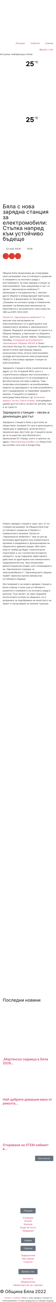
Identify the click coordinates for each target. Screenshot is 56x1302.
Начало (7, 1298)
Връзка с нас (46, 49)
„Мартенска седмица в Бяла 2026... (25, 1061)
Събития (35, 43)
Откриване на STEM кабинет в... (26, 1147)
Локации (20, 43)
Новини (49, 43)
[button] (6, 256)
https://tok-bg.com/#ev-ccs (24, 441)
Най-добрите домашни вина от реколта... (27, 1101)
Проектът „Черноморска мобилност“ (23, 317)
